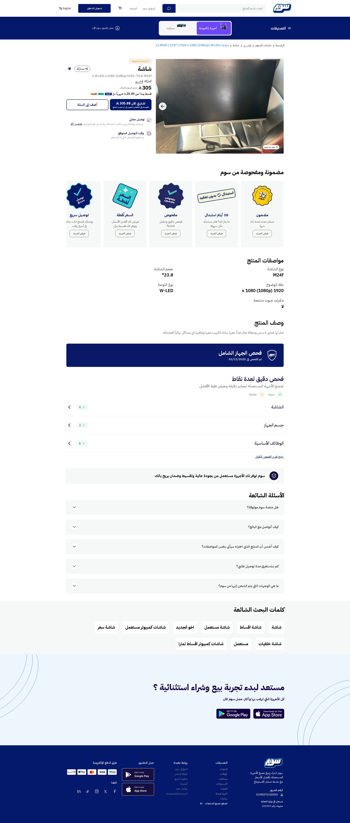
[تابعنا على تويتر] (105, 791)
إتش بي (139, 81)
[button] (169, 8)
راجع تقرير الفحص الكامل (269, 457)
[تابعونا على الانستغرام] (97, 791)
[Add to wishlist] (69, 69)
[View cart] (120, 8)
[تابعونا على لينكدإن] (79, 791)
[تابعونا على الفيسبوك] (114, 791)
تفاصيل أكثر (76, 124)
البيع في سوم (149, 8)
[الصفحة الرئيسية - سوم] (282, 8)
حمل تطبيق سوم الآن (103, 28)
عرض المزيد (262, 233)
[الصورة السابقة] (277, 106)
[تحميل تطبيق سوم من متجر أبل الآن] (268, 714)
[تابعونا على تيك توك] (87, 791)
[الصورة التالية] (162, 106)
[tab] (214, 28)
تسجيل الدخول (94, 8)
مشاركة (81, 69)
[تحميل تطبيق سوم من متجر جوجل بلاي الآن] (234, 714)
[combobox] (213, 8)
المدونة (133, 8)
